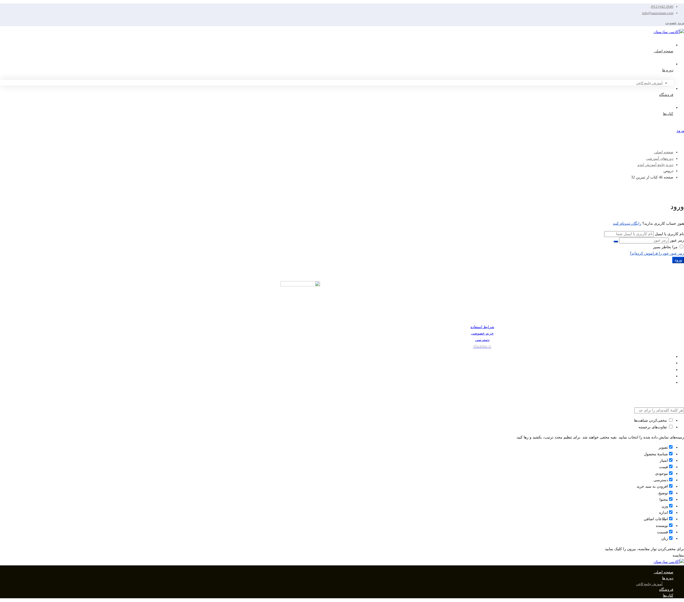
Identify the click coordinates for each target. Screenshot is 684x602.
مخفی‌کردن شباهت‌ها (651, 420)
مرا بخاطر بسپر (666, 247)
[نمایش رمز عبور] (616, 241)
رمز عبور (677, 240)
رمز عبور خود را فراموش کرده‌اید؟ (657, 253)
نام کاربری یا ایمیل (669, 234)
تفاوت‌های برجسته (653, 427)
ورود (681, 23)
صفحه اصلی (663, 152)
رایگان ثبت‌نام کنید (627, 224)
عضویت (671, 23)
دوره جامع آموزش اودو (655, 165)
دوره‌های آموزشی (659, 159)
